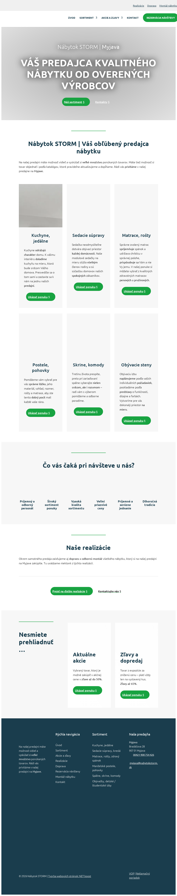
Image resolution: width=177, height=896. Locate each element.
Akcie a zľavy (110, 17)
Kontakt (133, 17)
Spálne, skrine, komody (106, 775)
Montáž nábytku (168, 5)
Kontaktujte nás (108, 591)
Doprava (151, 5)
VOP (131, 873)
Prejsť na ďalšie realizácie (68, 591)
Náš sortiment (73, 102)
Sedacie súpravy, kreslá (106, 750)
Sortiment (87, 17)
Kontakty (101, 102)
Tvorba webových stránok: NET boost (69, 876)
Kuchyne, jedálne (102, 745)
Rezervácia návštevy (67, 771)
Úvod (71, 17)
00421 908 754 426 (143, 754)
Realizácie (138, 5)
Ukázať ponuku (38, 297)
